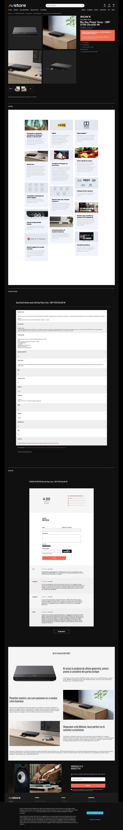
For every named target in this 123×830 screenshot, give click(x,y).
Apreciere (44, 544)
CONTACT (113, 10)
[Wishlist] (109, 6)
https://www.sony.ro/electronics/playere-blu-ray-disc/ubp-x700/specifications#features (46, 447)
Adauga (54, 558)
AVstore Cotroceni (92, 801)
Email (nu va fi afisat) (67, 527)
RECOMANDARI (89, 10)
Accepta (95, 813)
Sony (89, 37)
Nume (43, 527)
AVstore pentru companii (40, 801)
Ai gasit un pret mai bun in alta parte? (90, 51)
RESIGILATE (96, 10)
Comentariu (45, 533)
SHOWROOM (83, 10)
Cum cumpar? (64, 801)
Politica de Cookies (31, 811)
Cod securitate (45, 548)
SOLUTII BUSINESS (103, 10)
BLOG (109, 10)
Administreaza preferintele (95, 819)
